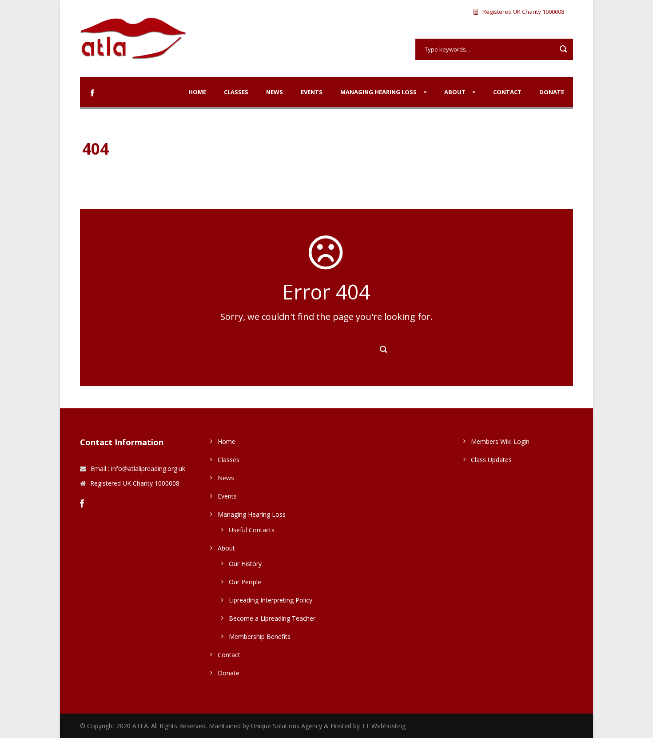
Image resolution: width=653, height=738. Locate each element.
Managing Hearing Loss (378, 92)
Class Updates (491, 459)
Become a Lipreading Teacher (272, 618)
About (455, 92)
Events (312, 92)
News (274, 92)
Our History (245, 563)
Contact (507, 92)
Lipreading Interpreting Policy (270, 600)
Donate (551, 92)
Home (197, 92)
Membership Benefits (260, 636)
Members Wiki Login (500, 441)
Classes (236, 92)
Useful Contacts (252, 530)
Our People (245, 582)
